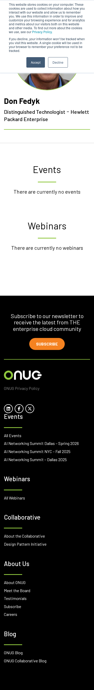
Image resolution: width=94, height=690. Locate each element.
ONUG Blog (13, 652)
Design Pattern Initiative (25, 544)
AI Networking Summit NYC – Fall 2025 (37, 451)
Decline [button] (57, 62)
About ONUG (15, 582)
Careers (10, 614)
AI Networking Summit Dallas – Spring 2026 (41, 443)
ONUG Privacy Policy (21, 388)
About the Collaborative (24, 535)
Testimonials (15, 598)
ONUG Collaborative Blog (25, 660)
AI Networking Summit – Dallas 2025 (35, 459)
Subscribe (47, 343)
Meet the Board (17, 590)
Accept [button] (35, 62)
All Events (12, 435)
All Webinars (14, 497)
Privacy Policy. (42, 31)
